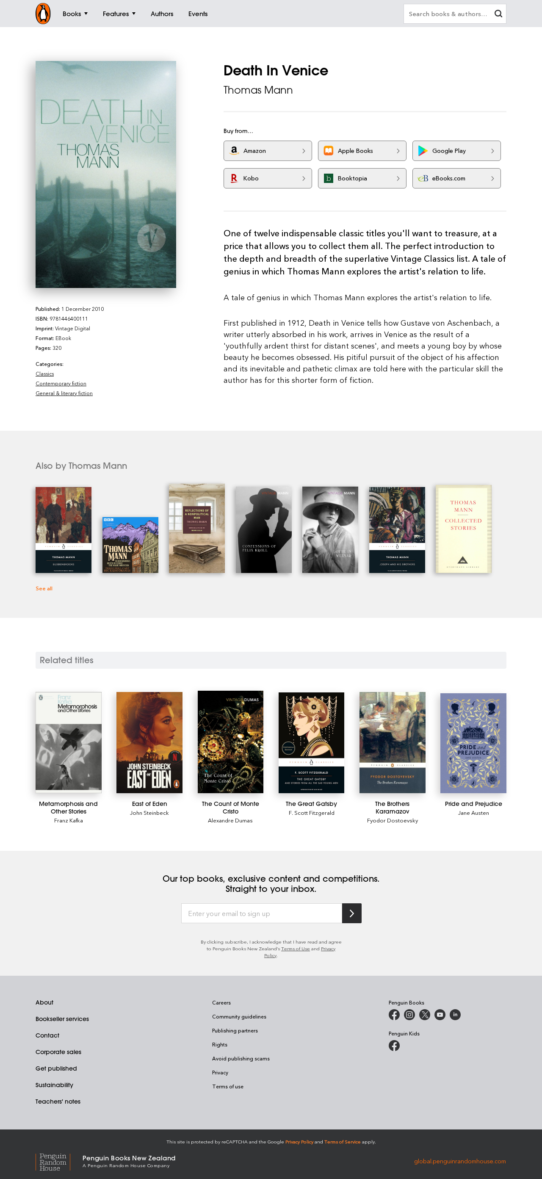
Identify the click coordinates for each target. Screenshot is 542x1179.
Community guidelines (239, 1016)
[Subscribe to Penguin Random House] (352, 913)
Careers (221, 1002)
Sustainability (54, 1085)
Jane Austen (473, 812)
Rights (219, 1044)
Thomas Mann (258, 89)
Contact (47, 1035)
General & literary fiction (64, 393)
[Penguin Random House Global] (59, 1161)
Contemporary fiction (61, 383)
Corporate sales (58, 1052)
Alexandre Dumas (230, 820)
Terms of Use (295, 948)
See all (44, 588)
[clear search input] (498, 14)
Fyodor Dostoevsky (392, 820)
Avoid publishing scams (241, 1058)
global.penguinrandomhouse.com (460, 1160)
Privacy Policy (299, 1141)
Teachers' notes (58, 1101)
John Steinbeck (149, 812)
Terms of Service (342, 1141)
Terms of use (227, 1086)
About (44, 1002)
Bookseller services (62, 1019)
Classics (45, 373)
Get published (56, 1068)
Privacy (220, 1072)
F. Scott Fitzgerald (312, 812)
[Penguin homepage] (43, 13)
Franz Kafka (68, 820)
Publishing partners (235, 1030)
